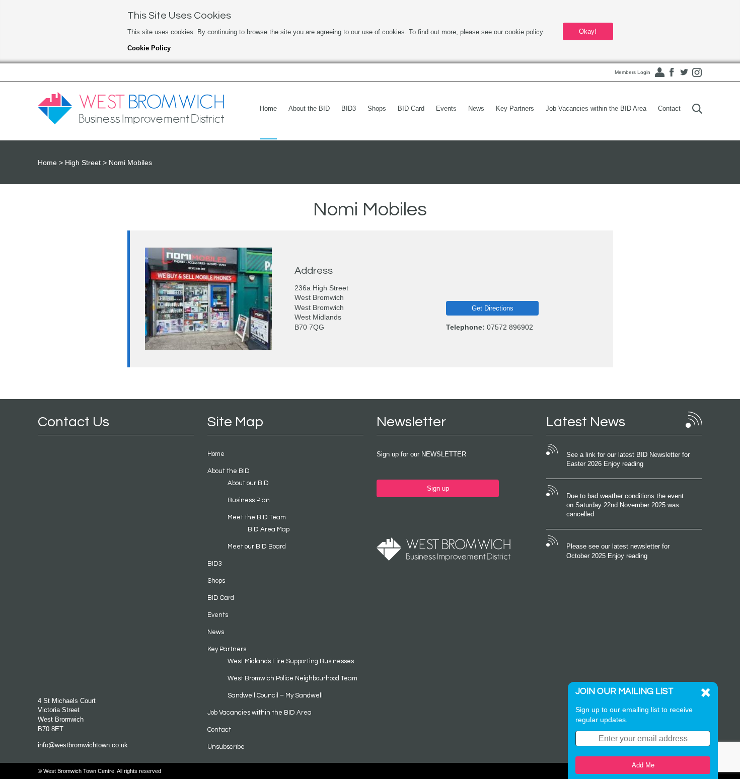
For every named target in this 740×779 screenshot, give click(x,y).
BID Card (411, 108)
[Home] (131, 108)
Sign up (438, 488)
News (476, 108)
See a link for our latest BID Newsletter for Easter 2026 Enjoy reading (628, 459)
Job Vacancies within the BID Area (596, 108)
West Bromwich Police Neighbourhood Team (292, 678)
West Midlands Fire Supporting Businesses (291, 661)
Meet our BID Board (257, 546)
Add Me (643, 765)
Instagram (696, 72)
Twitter (684, 72)
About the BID (309, 108)
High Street (83, 163)
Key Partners (515, 108)
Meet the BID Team (257, 517)
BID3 (348, 108)
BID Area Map (268, 529)
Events (446, 108)
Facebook (671, 72)
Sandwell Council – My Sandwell (275, 695)
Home (268, 108)
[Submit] (697, 108)
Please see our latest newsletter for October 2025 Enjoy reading (618, 551)
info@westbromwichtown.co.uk (83, 745)
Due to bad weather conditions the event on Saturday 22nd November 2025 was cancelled (625, 505)
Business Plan (249, 500)
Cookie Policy (149, 48)
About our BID (248, 483)
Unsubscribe (226, 746)
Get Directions (492, 308)
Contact (669, 108)
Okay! (588, 31)
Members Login (632, 72)
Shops (376, 108)
